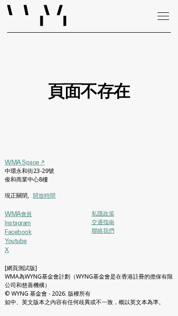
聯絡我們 (103, 230)
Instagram (18, 222)
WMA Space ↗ (25, 162)
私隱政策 (103, 213)
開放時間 (44, 195)
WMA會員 (18, 213)
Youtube (16, 240)
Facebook (18, 231)
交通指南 (103, 222)
